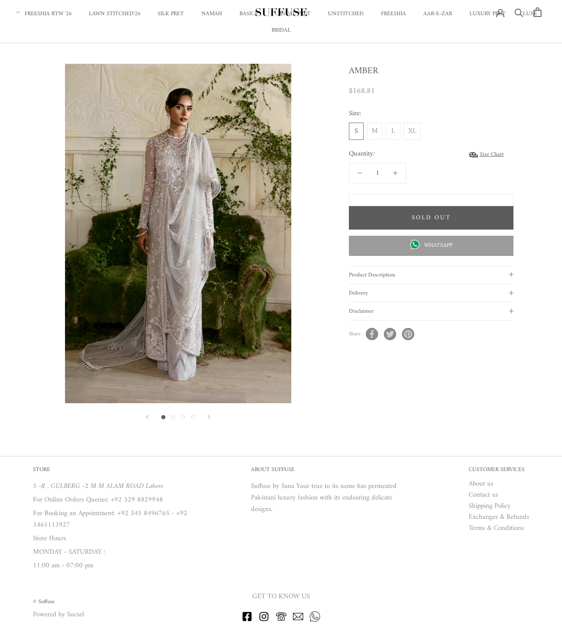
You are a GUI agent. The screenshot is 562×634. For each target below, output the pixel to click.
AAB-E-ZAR (437, 14)
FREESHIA (393, 14)
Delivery (358, 293)
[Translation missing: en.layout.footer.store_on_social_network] (247, 620)
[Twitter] (390, 334)
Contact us (483, 495)
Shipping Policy (490, 506)
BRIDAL (281, 30)
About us (481, 484)
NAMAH (211, 14)
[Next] (209, 417)
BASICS (248, 14)
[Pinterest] (408, 334)
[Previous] (147, 417)
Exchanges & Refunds (499, 517)
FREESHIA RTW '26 (48, 14)
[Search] (519, 12)
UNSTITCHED (346, 14)
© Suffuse (44, 602)
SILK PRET (171, 14)
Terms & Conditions (496, 528)
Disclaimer (361, 311)
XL (412, 131)
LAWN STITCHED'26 (114, 14)
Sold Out (431, 217)
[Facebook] (372, 334)
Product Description (372, 275)
